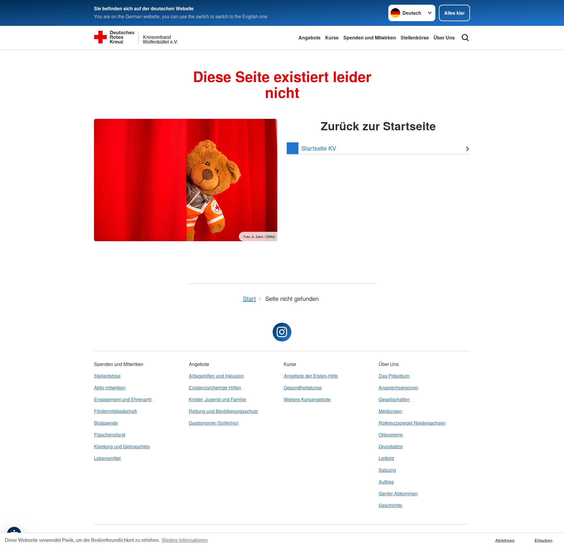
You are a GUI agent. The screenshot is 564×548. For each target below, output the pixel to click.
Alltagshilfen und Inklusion (216, 375)
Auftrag (386, 481)
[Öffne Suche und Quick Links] (465, 37)
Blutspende (106, 422)
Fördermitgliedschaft (115, 411)
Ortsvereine (391, 434)
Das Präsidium (394, 375)
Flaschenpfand (109, 434)
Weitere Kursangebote (307, 399)
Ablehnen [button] (505, 540)
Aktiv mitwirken (109, 387)
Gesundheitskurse (303, 387)
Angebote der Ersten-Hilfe (311, 375)
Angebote (309, 37)
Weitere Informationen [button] (185, 540)
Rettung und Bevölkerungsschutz (223, 411)
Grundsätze (391, 446)
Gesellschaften (394, 399)
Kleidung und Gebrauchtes (122, 446)
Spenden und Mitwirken (369, 37)
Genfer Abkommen (398, 493)
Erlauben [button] (544, 540)
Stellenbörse (415, 37)
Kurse (332, 37)
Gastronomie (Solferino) (214, 422)
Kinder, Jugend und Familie (217, 399)
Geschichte (390, 505)
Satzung (387, 470)
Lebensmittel (107, 458)
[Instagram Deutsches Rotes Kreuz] (282, 332)
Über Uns (444, 37)
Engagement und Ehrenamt (122, 399)
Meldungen (390, 411)
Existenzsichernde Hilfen (215, 387)
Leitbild (386, 458)
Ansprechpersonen (398, 387)
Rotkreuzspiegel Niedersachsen (412, 422)
